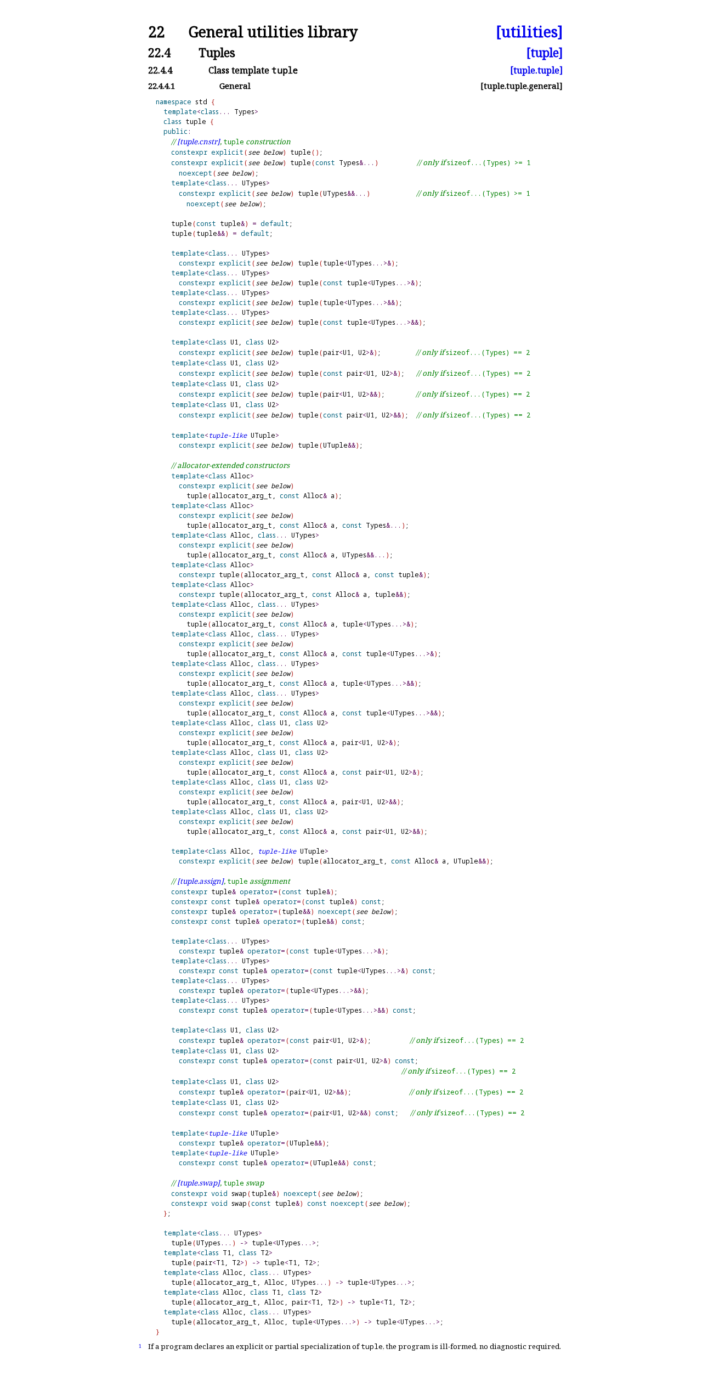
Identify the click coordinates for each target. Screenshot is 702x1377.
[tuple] (544, 52)
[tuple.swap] (198, 1183)
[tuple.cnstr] (198, 141)
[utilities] (529, 32)
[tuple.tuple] (536, 70)
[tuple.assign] (200, 881)
